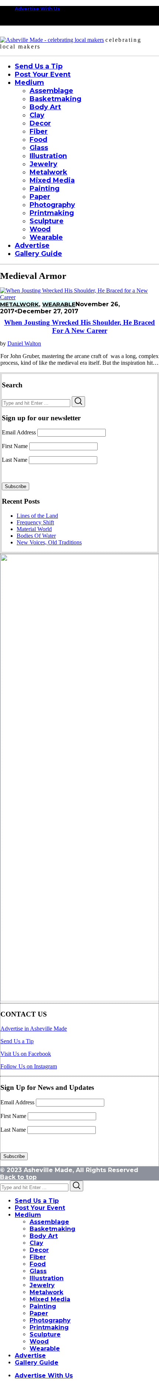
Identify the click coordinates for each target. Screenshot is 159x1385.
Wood (39, 1341)
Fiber (38, 1257)
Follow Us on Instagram (28, 1066)
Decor (39, 1250)
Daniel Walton (24, 343)
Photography (50, 1320)
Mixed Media (50, 1299)
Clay (36, 1242)
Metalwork (19, 304)
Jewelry (42, 1285)
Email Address (19, 432)
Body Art (44, 1235)
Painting (43, 1306)
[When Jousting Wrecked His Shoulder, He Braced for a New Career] (79, 297)
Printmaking (49, 1327)
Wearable (58, 304)
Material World (34, 529)
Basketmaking (52, 1228)
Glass (38, 1271)
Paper (39, 1313)
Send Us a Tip (17, 1041)
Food (38, 1264)
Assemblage (49, 1221)
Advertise (30, 1355)
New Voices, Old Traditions (49, 542)
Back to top (18, 1177)
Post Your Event (40, 1207)
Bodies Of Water (36, 536)
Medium (28, 1214)
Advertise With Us (37, 8)
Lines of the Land (37, 516)
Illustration (47, 1278)
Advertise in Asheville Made (33, 1028)
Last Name (14, 460)
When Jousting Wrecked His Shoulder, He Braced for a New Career (79, 326)
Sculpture (45, 1334)
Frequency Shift (35, 522)
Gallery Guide (36, 1362)
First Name (15, 446)
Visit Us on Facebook (25, 1054)
